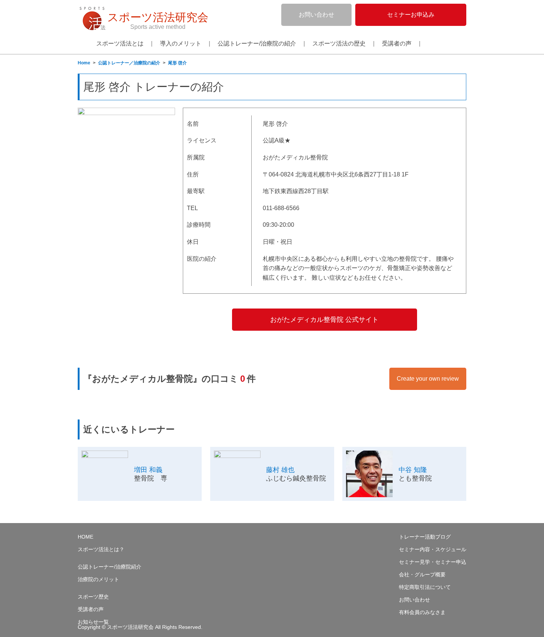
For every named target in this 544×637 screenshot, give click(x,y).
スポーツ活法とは (120, 43)
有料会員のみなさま (422, 612)
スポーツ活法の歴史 (339, 43)
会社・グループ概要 (422, 574)
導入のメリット (180, 43)
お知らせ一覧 (93, 622)
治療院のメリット (98, 579)
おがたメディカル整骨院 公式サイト (324, 319)
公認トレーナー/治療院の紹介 (257, 43)
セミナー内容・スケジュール (432, 549)
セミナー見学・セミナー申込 (432, 562)
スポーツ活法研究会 (157, 20)
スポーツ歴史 (93, 597)
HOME (85, 537)
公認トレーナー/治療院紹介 (109, 567)
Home (84, 62)
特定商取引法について (425, 587)
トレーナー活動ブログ (425, 537)
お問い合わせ (316, 14)
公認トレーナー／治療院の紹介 (129, 62)
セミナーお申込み (410, 14)
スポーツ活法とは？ (101, 549)
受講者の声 (397, 43)
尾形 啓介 (177, 62)
